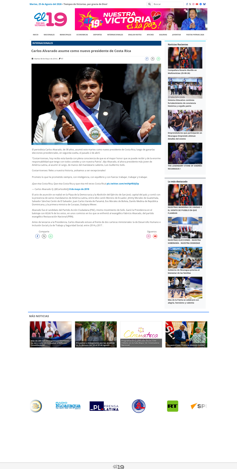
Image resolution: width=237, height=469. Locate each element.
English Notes (135, 35)
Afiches (150, 35)
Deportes (97, 35)
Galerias (163, 35)
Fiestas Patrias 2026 (195, 35)
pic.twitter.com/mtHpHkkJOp (123, 183)
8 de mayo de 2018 (79, 189)
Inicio (35, 35)
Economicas (82, 35)
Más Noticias (39, 316)
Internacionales (115, 35)
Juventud (176, 35)
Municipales (65, 35)
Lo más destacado (177, 181)
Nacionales (49, 35)
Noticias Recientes (178, 44)
